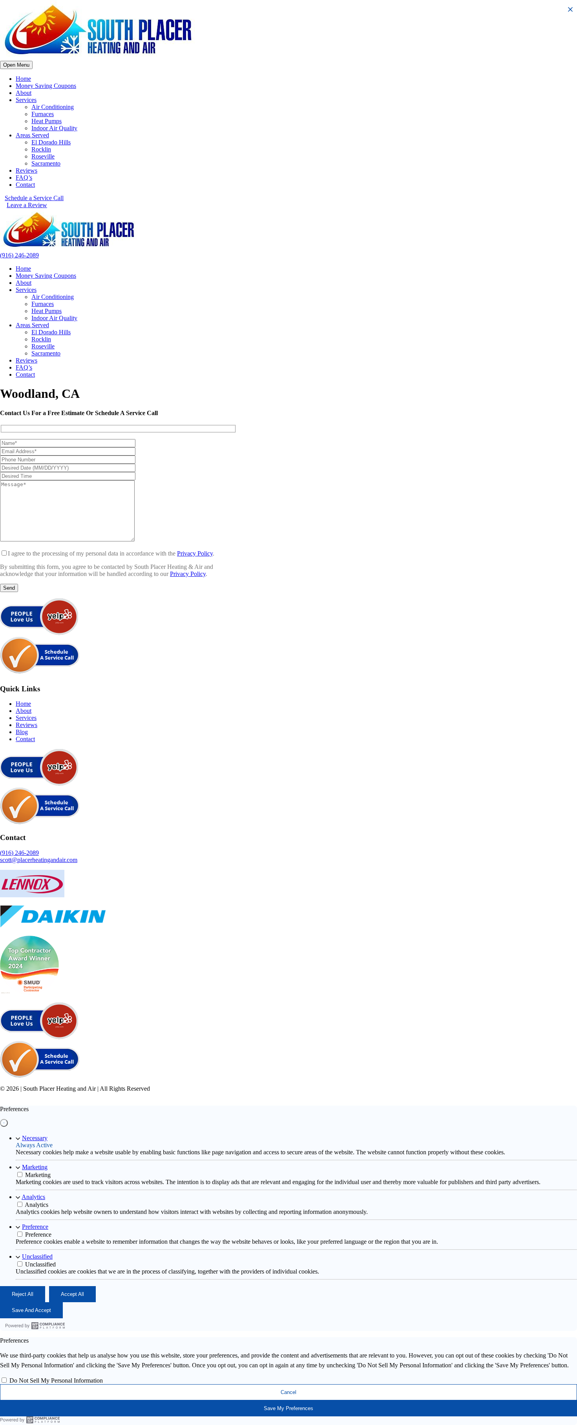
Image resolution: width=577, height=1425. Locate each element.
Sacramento (45, 163)
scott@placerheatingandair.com (38, 859)
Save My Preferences (288, 1408)
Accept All (72, 1294)
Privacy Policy (195, 553)
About (23, 92)
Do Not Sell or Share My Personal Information (332, 1096)
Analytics (33, 1197)
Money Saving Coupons (46, 85)
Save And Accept (31, 1310)
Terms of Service (251, 1096)
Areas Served (32, 135)
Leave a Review (27, 205)
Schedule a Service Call (34, 198)
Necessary (34, 1138)
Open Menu (16, 65)
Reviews (26, 170)
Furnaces (42, 114)
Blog (22, 732)
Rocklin (41, 149)
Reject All (22, 1294)
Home (23, 78)
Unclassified (37, 1256)
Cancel (288, 1392)
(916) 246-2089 (19, 255)
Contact (25, 184)
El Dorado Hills (51, 142)
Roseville (43, 156)
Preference (35, 1226)
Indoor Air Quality (54, 128)
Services (26, 100)
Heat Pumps (46, 121)
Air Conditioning (52, 107)
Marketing (34, 1167)
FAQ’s (24, 177)
